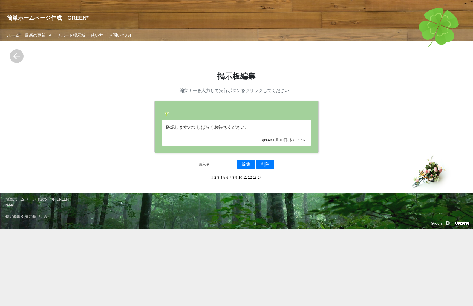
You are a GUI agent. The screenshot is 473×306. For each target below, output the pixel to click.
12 (250, 177)
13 (255, 177)
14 (260, 177)
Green (436, 223)
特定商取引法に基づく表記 (28, 216)
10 (240, 177)
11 (245, 177)
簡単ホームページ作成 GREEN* (48, 18)
